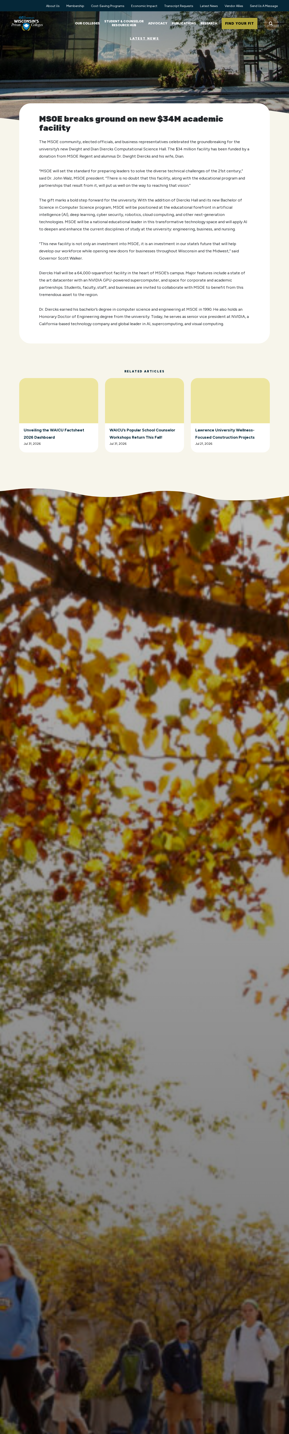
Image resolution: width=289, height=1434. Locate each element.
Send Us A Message (264, 6)
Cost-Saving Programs (107, 6)
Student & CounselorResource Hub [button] (124, 23)
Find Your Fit (239, 23)
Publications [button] (184, 23)
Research (208, 23)
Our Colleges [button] (87, 23)
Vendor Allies (234, 6)
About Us (53, 6)
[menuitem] (53, 6)
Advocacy (157, 23)
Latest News (209, 6)
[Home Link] (27, 23)
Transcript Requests (178, 6)
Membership (75, 6)
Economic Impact (144, 6)
